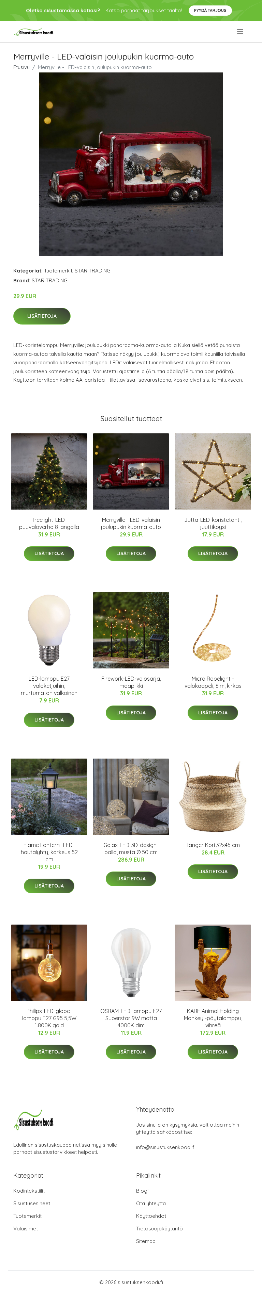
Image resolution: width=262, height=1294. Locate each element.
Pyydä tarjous (210, 10)
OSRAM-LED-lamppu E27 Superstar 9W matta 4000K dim (131, 1018)
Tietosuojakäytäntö (159, 1228)
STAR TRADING (93, 270)
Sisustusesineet (31, 1203)
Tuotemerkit (58, 270)
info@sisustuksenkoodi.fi (165, 1147)
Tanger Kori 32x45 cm (213, 845)
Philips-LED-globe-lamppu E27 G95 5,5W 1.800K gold (49, 1018)
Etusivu (21, 67)
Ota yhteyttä (151, 1203)
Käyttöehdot (151, 1216)
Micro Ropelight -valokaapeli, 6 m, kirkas (213, 682)
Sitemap (146, 1241)
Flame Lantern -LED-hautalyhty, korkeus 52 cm (49, 852)
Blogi (142, 1191)
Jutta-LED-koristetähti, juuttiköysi (213, 523)
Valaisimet (25, 1228)
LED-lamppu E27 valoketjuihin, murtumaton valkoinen (49, 685)
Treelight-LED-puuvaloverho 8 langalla (49, 523)
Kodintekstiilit (29, 1191)
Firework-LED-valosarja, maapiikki (131, 682)
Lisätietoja (42, 316)
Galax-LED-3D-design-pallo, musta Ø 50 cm (131, 849)
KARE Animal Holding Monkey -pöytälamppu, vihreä (213, 1018)
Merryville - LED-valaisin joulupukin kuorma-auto (131, 523)
